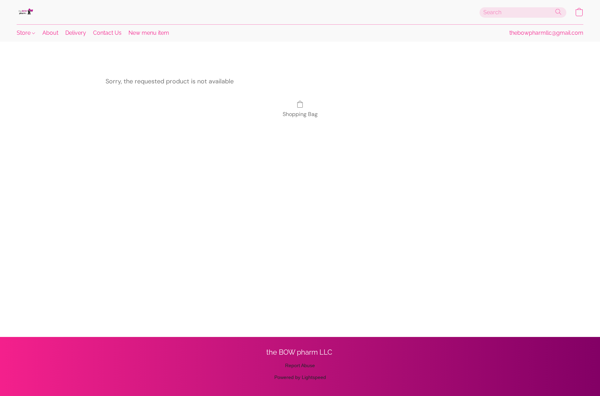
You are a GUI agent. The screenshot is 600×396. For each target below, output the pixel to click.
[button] (25, 12)
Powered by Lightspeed (300, 377)
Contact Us (107, 33)
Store (24, 33)
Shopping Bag (300, 114)
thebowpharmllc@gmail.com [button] (546, 33)
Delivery (75, 33)
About (50, 33)
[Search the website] (558, 12)
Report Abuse (300, 365)
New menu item (148, 33)
